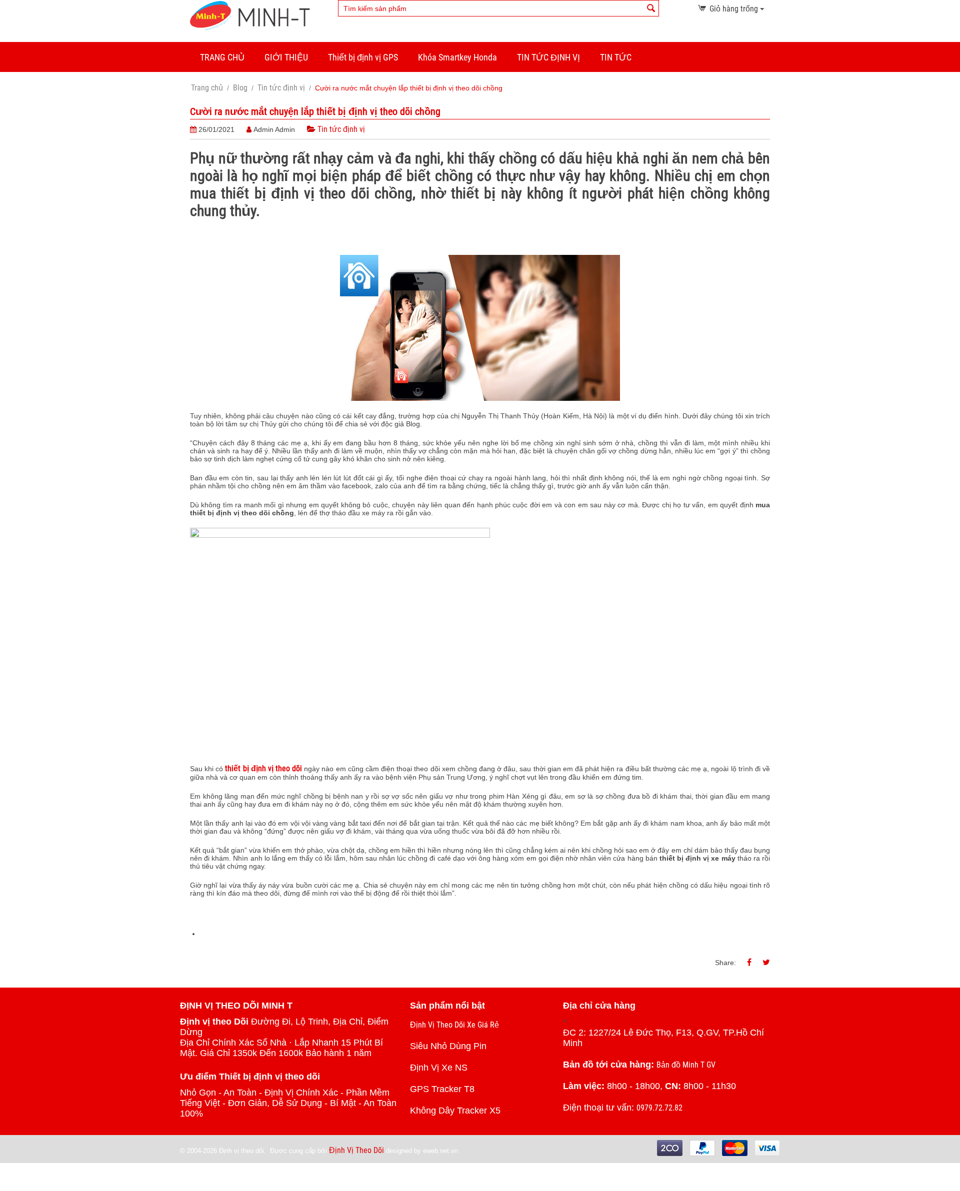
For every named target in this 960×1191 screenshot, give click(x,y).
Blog (240, 87)
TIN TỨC (616, 57)
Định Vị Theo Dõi (356, 1150)
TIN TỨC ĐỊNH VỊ (548, 57)
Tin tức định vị (281, 87)
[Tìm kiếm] (651, 8)
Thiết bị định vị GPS (363, 57)
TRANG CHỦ (222, 57)
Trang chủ (207, 87)
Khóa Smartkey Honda (457, 57)
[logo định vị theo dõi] (250, 15)
